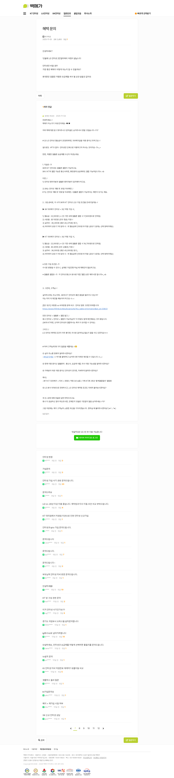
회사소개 (87, 13)
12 (99, 728)
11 (94, 728)
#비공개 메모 (48, 357)
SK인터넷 (56, 13)
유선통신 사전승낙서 (99, 758)
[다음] (103, 728)
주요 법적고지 (87, 758)
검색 (42, 740)
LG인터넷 (45, 13)
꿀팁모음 (77, 13)
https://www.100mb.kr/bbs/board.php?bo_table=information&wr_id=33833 (75, 309)
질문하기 (132, 96)
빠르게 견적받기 (144, 13)
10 (89, 728)
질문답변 (67, 13)
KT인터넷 (34, 13)
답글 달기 (46, 414)
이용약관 (34, 749)
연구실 (56, 749)
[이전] (71, 728)
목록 (40, 96)
